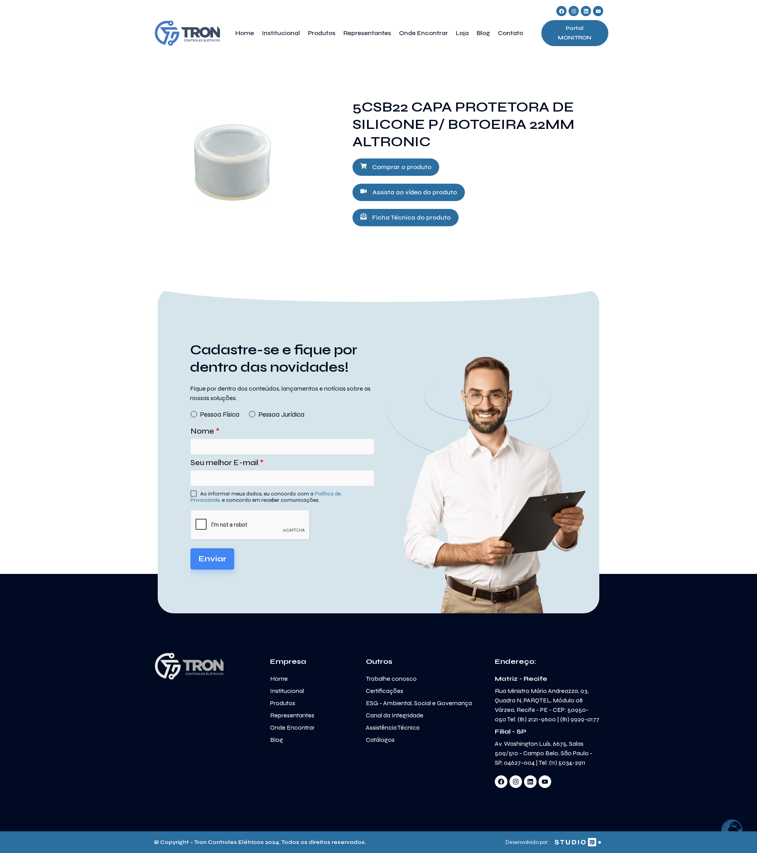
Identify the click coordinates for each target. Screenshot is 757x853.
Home (244, 33)
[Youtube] (598, 11)
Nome (205, 431)
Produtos (322, 33)
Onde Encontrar (423, 33)
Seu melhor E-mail (227, 462)
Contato (510, 33)
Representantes (367, 33)
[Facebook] (561, 11)
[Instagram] (574, 11)
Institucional (281, 33)
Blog (483, 33)
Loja (462, 33)
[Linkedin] (586, 11)
